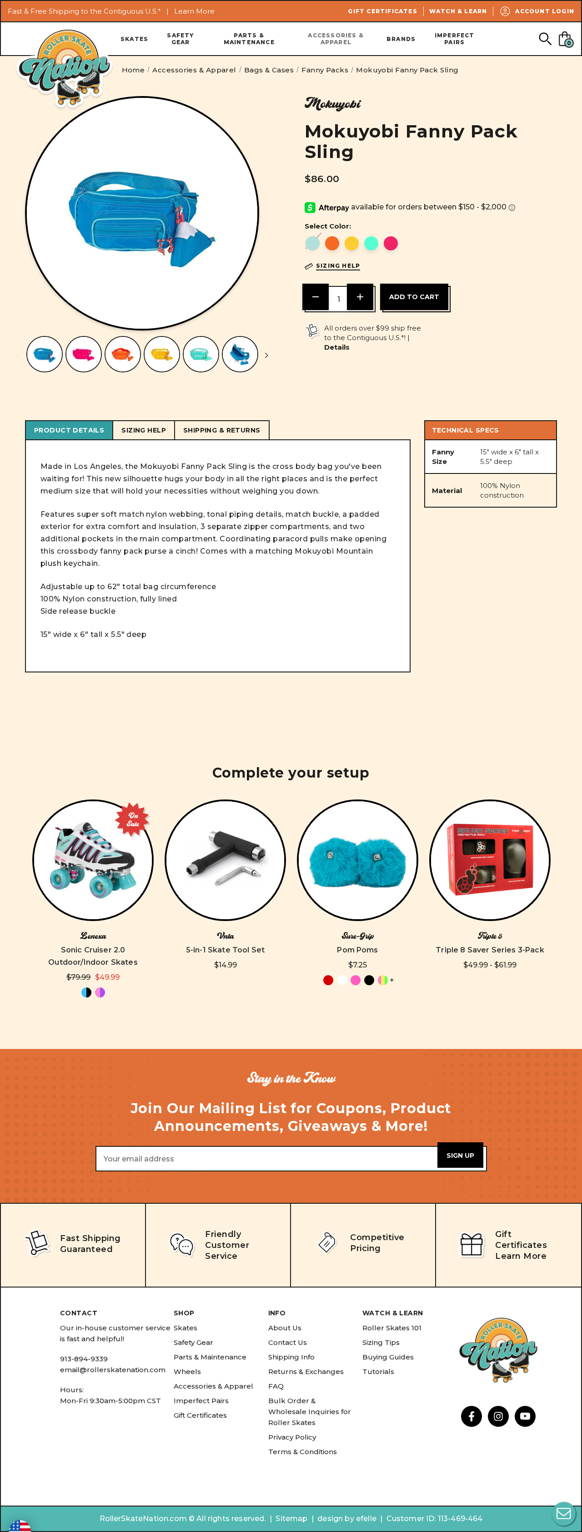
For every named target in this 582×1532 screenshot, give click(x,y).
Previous (17, 355)
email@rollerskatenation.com (113, 1369)
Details (337, 347)
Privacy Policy (292, 1437)
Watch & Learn (458, 11)
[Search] (545, 38)
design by (335, 1518)
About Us (284, 1327)
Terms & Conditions (302, 1451)
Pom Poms (357, 950)
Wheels (187, 1371)
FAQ (276, 1386)
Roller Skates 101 (391, 1327)
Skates (134, 39)
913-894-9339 (84, 1358)
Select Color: (328, 226)
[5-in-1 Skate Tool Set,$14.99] (225, 860)
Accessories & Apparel (336, 39)
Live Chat (564, 1514)
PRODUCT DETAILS (69, 430)
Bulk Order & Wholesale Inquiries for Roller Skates (309, 1411)
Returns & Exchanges (306, 1371)
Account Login (544, 11)
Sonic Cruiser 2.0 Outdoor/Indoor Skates (92, 956)
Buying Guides (388, 1357)
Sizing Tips (381, 1342)
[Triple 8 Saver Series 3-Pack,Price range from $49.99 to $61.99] (490, 860)
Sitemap (291, 1518)
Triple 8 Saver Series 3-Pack (490, 950)
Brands (401, 39)
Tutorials (378, 1371)
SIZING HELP (143, 430)
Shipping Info (291, 1357)
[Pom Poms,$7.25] (357, 860)
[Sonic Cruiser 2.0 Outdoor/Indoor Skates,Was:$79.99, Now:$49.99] (93, 860)
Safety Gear (180, 39)
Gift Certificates (382, 11)
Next (266, 355)
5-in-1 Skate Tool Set (225, 950)
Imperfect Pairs (455, 39)
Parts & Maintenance (249, 39)
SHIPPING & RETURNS (222, 430)
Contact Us (287, 1342)
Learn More (194, 11)
